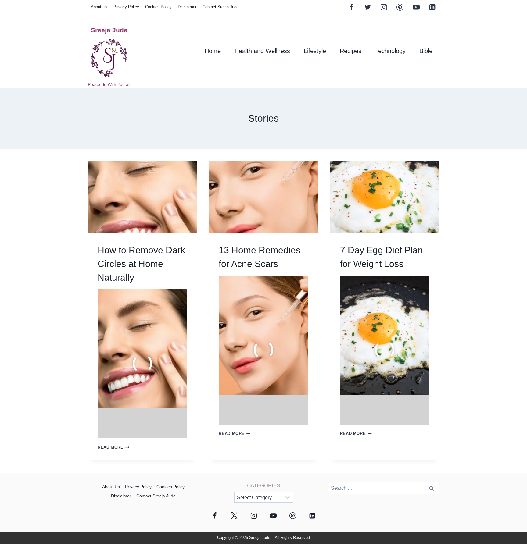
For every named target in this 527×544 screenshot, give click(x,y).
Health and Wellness (262, 51)
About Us (99, 7)
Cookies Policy (158, 7)
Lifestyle (315, 51)
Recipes (350, 51)
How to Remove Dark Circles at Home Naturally (141, 264)
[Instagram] (384, 7)
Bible (425, 51)
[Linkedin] (432, 7)
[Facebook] (352, 7)
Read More (113, 447)
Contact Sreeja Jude (220, 7)
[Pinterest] (400, 7)
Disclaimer (187, 7)
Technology (390, 51)
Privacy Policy (126, 7)
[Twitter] (367, 7)
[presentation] (142, 197)
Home (213, 51)
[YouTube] (416, 7)
